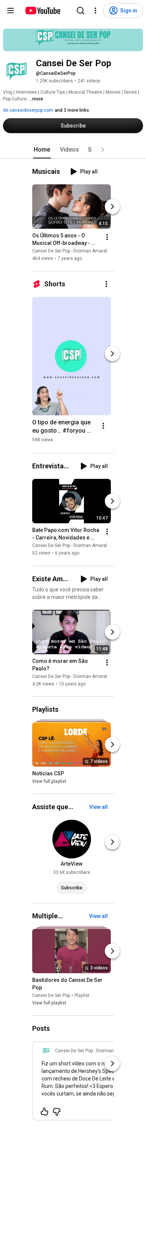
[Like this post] (45, 1112)
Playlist (81, 995)
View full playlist (49, 781)
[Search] (80, 10)
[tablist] (73, 150)
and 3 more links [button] (72, 110)
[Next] (112, 206)
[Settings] (95, 10)
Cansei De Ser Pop (51, 995)
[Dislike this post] (57, 1112)
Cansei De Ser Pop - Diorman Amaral (69, 251)
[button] (103, 150)
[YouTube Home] (42, 10)
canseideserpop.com (30, 110)
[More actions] (107, 237)
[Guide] (10, 10)
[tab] (42, 150)
